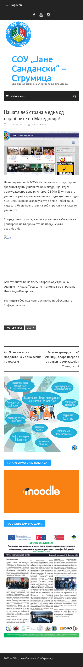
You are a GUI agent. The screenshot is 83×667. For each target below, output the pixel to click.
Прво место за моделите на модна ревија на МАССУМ (23, 356)
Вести (30, 327)
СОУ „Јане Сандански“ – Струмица (39, 68)
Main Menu (17, 96)
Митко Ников (39, 124)
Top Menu (16, 5)
